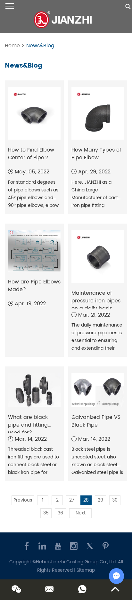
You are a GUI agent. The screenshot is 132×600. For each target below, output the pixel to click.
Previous (22, 500)
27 (71, 500)
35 (46, 513)
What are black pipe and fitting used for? (28, 425)
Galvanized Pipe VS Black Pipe (95, 421)
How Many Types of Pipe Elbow (96, 154)
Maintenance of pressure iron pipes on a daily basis (95, 301)
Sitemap (86, 570)
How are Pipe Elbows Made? (34, 286)
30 (115, 500)
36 (60, 513)
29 (100, 500)
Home (12, 46)
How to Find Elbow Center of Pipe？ (31, 154)
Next (81, 513)
